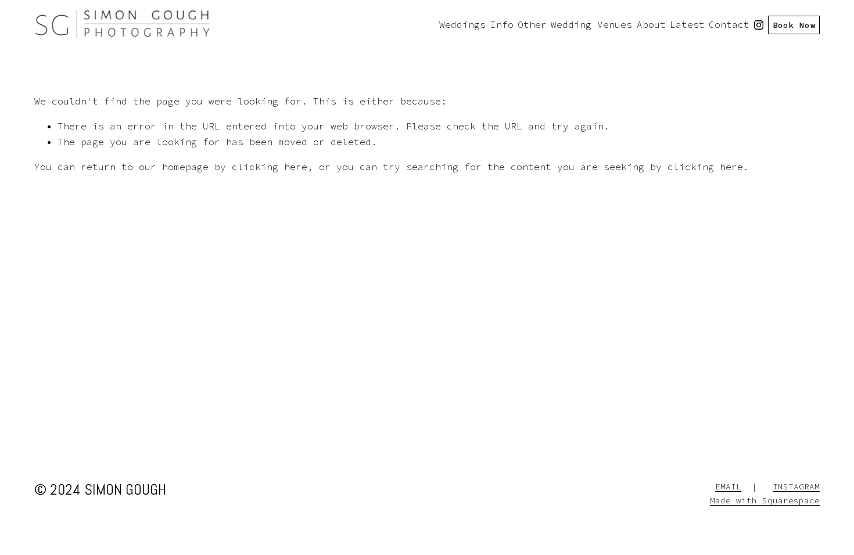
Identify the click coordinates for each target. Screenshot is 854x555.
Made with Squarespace (765, 500)
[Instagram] (759, 25)
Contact (729, 24)
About (651, 24)
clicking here (269, 166)
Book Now (794, 25)
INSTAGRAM (796, 486)
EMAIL (728, 486)
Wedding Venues (591, 24)
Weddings (462, 24)
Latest (687, 24)
